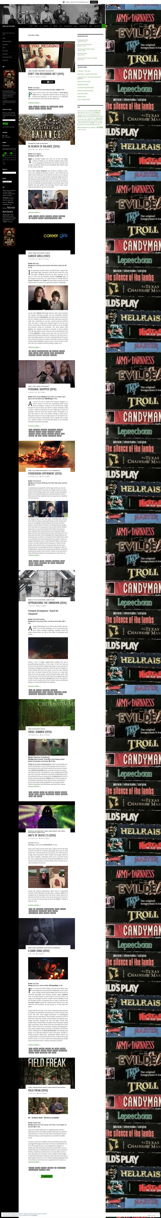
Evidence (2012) (81, 96)
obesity (39, 355)
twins (49, 108)
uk (56, 694)
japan (81, 121)
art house (5, 192)
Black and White (39, 831)
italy (78, 121)
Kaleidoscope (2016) (82, 84)
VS (50, 26)
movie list (83, 122)
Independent (41, 71)
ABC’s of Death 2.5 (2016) (42, 835)
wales (54, 1052)
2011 (85, 111)
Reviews (55, 26)
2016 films (36, 429)
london (47, 353)
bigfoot (32, 1167)
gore (50, 911)
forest (31, 794)
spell (37, 1052)
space (64, 692)
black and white (49, 909)
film (83, 116)
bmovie (38, 1167)
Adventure (12, 190)
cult (90, 115)
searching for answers (51, 218)
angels (36, 1048)
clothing (32, 431)
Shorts (75, 26)
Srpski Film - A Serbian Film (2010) (87, 74)
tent (31, 796)
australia (92, 113)
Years (4, 47)
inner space (46, 690)
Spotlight (46, 26)
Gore (33, 470)
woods (40, 796)
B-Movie (10, 192)
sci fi (87, 124)
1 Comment (42, 392)
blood (42, 792)
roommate (46, 355)
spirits (45, 435)
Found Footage (94, 116)
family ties (56, 561)
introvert (54, 690)
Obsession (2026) (82, 53)
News (36, 26)
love (52, 353)
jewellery (50, 433)
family (79, 117)
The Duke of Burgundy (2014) (85, 87)
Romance (47, 253)
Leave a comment (42, 77)
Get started (94, 2)
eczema (36, 353)
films (85, 116)
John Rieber (5, 101)
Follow (5, 123)
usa (60, 218)
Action (4, 190)
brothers (36, 106)
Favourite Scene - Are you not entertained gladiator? (89, 77)
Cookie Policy (34, 1215)
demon (42, 561)
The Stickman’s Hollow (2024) (85, 49)
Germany (79, 119)
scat (41, 913)
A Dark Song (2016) (38, 951)
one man (50, 692)
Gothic (34, 386)
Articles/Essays (68, 26)
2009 (81, 111)
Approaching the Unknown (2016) (47, 603)
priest (53, 563)
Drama (38, 143)
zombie (84, 129)
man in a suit (61, 1167)
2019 (84, 113)
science (41, 218)
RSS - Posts (5, 135)
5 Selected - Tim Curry (83, 71)
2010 (83, 111)
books (34, 351)
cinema (84, 115)
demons (63, 1048)
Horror (38, 386)
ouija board (43, 563)
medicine (34, 218)
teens (31, 565)
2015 (96, 111)
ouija (36, 563)
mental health (59, 353)
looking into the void (35, 692)
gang (61, 106)
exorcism (48, 561)
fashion (58, 431)
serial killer (91, 124)
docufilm (48, 216)
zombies (53, 913)
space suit (50, 694)
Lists (61, 26)
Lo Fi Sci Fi (34, 600)
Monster (54, 1087)
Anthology (31, 831)
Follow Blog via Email (7, 109)
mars (44, 692)
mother (79, 122)
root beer (42, 1169)
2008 (78, 111)
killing (84, 121)
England (64, 792)
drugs (98, 115)
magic (49, 1050)
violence (79, 129)
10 (3, 155)
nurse (62, 561)
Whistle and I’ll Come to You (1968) (87, 58)
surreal (12, 219)
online (31, 563)
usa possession (38, 565)
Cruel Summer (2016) (40, 732)
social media (60, 563)
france (38, 433)
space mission (42, 694)
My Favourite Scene (7, 57)
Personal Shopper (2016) (42, 389)
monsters (100, 121)
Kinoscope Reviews (7, 41)
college (43, 106)
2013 (90, 111)
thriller (46, 913)
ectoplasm (51, 431)
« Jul (4, 163)
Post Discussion (83, 26)
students (53, 355)
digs (31, 353)
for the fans (43, 911)
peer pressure (50, 794)
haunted (94, 119)
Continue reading (34, 103)
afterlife (44, 429)
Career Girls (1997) (39, 256)
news (97, 122)
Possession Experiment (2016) (45, 473)
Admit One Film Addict (9, 26)
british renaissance (43, 351)
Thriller (5, 222)
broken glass (52, 429)
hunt (36, 794)
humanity (61, 216)
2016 (31, 106)
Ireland (31, 108)
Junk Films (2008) (82, 93)
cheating (55, 351)
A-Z (40, 26)
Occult (50, 470)
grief (31, 1050)
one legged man (34, 1169)
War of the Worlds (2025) (84, 44)
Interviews (5, 44)
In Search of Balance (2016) (44, 146)
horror (55, 911)
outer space (58, 692)
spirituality (52, 435)
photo (37, 108)
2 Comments (40, 954)
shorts (88, 127)
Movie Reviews (50, 71)
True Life (42, 729)
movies (87, 122)
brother (60, 429)
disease (42, 216)
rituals (31, 1052)
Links (90, 26)
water (60, 694)
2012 (88, 111)
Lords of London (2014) (83, 99)
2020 (87, 113)
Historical (5, 202)
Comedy (30, 253)
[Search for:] (9, 172)
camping (51, 792)
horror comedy (33, 913)
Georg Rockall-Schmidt (8, 91)
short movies (81, 127)
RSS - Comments (6, 137)
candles (42, 1048)
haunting (37, 1050)
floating (32, 433)
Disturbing (35, 71)
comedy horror (33, 911)
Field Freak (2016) (38, 1090)
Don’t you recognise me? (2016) (46, 74)
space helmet (33, 694)
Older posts (47, 1176)
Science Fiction (50, 600)
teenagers (64, 794)
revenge (43, 108)
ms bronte (32, 355)
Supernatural (56, 470)
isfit (41, 353)
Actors (8, 190)
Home (4, 38)
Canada (79, 115)
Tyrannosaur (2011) (82, 40)
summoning (44, 1052)
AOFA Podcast (97, 26)
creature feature (37, 1087)
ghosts (44, 433)
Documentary (54, 106)
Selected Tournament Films (85, 90)
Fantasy (55, 831)
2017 (78, 113)
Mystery (5, 214)
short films (97, 124)
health (55, 216)
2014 (93, 111)
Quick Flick (5, 54)
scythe (57, 794)
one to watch (62, 1050)
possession (81, 124)
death (44, 431)
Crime (29, 71)
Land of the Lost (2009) (83, 81)
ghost (83, 119)
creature (50, 1167)
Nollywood (5, 60)
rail (40, 435)
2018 (81, 113)
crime (87, 115)
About (31, 26)
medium (32, 435)
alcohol (36, 792)
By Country (5, 50)
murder (42, 794)
